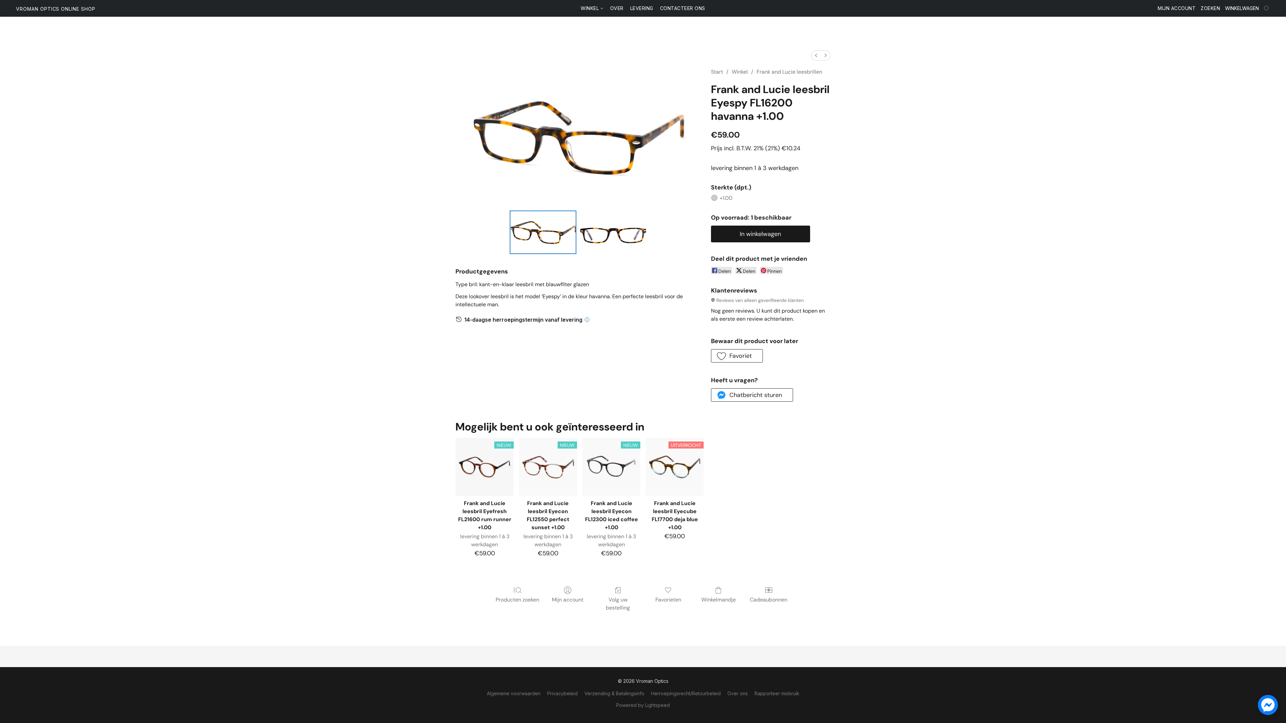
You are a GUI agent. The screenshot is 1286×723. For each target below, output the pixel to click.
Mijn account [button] (1177, 8)
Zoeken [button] (1210, 8)
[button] (55, 9)
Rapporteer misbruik (777, 693)
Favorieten (668, 599)
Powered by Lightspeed (643, 705)
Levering (641, 8)
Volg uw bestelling (618, 603)
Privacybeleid (562, 693)
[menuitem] (816, 55)
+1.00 (726, 198)
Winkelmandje (718, 599)
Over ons (737, 693)
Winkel (590, 8)
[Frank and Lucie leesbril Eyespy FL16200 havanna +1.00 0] (543, 232)
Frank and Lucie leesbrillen (789, 71)
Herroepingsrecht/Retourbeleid (686, 693)
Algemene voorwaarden (514, 693)
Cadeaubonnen (768, 599)
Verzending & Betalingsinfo (614, 693)
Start (717, 71)
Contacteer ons (682, 8)
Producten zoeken (517, 599)
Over (617, 8)
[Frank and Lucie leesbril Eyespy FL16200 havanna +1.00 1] (612, 232)
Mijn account (567, 599)
